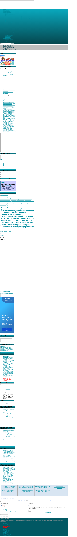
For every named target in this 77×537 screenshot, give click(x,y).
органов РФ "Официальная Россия (44, 487)
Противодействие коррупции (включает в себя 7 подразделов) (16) (9, 423)
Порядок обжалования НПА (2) (9, 456)
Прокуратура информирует (8, 45)
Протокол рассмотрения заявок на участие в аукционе (9, 101)
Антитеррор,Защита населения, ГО (7, 530)
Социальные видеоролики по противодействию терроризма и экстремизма (9, 97)
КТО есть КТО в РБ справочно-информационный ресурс (9, 487)
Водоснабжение (6, 161)
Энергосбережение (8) (7, 444)
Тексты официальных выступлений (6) (7, 419)
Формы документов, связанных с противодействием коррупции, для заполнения (8, 366)
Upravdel (4, 239)
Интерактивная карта (9, 20)
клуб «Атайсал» (8, 26)
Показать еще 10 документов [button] (6, 95)
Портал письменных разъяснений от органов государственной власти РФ (26, 491)
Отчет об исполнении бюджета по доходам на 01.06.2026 (9, 104)
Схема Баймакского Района (10, 29)
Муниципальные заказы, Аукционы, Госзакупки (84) (8, 475)
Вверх (29, 511)
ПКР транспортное (6, 165)
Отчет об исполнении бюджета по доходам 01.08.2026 (9, 72)
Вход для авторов (48, 512)
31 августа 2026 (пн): (5, 507)
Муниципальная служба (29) (8, 472)
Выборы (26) (5, 431)
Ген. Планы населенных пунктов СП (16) (7, 433)
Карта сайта (7, 37)
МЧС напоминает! (6, 48)
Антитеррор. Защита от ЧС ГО (9, 47)
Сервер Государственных (40, 486)
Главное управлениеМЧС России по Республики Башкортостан (59, 487)
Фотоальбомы (7, 15)
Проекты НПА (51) (6, 416)
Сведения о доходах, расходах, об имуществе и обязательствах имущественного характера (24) (9, 468)
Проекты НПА (3, 235)
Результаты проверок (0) (7, 459)
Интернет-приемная (9, 39)
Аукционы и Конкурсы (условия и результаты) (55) (8, 483)
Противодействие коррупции (8, 46)
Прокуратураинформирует (5, 524)
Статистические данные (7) (8, 460)
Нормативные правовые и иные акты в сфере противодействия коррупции (8, 359)
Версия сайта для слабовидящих (6, 293)
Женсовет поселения (9, 25)
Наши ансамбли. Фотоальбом (27, 19)
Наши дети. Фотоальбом (26, 18)
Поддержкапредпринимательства (7, 534)
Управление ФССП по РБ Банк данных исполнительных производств (59, 494)
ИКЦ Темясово (8, 24)
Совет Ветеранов (8, 23)
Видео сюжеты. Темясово (10, 22)
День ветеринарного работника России (8, 508)
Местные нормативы (7, 167)
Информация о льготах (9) (8, 450)
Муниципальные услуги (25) (8, 473)
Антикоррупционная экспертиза (7, 362)
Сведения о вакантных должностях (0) (7, 481)
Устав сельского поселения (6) (8, 420)
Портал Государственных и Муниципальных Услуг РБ (9, 494)
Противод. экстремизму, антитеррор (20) (7, 441)
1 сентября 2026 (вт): (5, 509)
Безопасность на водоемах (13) (8, 430)
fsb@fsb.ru (8, 389)
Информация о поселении (10, 14)
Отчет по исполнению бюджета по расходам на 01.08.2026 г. (9, 74)
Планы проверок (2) (6, 455)
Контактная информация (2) (8, 451)
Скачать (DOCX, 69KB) (5, 291)
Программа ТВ (8, 36)
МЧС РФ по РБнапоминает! (6, 532)
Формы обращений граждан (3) (9, 461)
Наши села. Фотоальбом (26, 16)
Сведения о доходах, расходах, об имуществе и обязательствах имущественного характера (8, 370)
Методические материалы (8, 363)
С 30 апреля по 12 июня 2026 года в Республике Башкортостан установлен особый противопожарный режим (9, 122)
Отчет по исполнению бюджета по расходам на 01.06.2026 (9, 106)
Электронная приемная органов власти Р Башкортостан (9, 491)
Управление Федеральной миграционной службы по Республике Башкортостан (59, 490)
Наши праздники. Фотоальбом (27, 17)
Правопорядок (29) (6, 435)
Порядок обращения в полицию (11, 30)
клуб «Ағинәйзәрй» (9, 27)
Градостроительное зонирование (9, 162)
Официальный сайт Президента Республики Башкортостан (26, 494)
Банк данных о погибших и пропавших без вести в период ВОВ (42, 491)
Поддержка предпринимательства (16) (8, 458)
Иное (4, 166)
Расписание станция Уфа (10, 34)
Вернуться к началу (6, 535)
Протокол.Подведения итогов (8, 102)
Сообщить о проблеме (7, 329)
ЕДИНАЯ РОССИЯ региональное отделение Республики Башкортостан (26, 487)
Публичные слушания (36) (8, 417)
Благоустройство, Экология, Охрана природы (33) (8, 443)
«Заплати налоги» (8, 185)
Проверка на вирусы (9, 35)
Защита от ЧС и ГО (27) (7, 434)
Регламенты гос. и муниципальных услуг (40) (8, 479)
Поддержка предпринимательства (9, 49)
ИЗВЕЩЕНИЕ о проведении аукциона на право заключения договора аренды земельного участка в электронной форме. (9, 77)
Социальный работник (9, 28)
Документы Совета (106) (7, 413)
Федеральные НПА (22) (7, 421)
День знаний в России (5, 510)
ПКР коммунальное (6, 163)
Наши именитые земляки (10, 21)
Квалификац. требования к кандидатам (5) (8, 471)
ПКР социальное (6, 164)
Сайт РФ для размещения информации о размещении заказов (42, 494)
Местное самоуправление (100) (9, 452)
